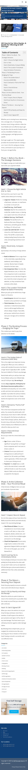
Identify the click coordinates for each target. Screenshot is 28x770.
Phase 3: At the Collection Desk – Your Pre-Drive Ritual (13, 94)
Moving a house (8, 36)
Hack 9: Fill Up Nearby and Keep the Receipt (14, 111)
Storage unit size (6, 686)
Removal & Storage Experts (8, 671)
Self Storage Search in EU (8, 746)
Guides (2, 36)
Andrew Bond (14, 35)
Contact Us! (5, 735)
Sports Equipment (6, 681)
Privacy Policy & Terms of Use (18, 767)
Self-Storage (4, 673)
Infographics (5, 663)
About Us (5, 730)
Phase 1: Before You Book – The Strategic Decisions (11, 56)
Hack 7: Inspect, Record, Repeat (13, 97)
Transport (4, 691)
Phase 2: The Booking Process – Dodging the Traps (11, 74)
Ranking (4, 668)
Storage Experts (5, 684)
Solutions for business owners (9, 679)
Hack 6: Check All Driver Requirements (11, 89)
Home (3, 14)
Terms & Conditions (7, 737)
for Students (5, 653)
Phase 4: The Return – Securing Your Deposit (12, 106)
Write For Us (6, 734)
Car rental (21, 35)
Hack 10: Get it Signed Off (11, 115)
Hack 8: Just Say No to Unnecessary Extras (14, 101)
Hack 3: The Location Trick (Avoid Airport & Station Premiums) (13, 69)
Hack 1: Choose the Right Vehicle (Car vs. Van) (13, 61)
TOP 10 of (4, 689)
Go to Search (14, 711)
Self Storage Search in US (8, 744)
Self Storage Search (19, 761)
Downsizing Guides (6, 650)
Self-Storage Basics (6, 676)
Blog (4, 732)
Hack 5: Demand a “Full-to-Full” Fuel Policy (14, 84)
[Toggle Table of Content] (23, 52)
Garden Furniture (6, 655)
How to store (5, 661)
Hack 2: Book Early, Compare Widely (14, 65)
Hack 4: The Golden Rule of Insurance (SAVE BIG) (11, 79)
